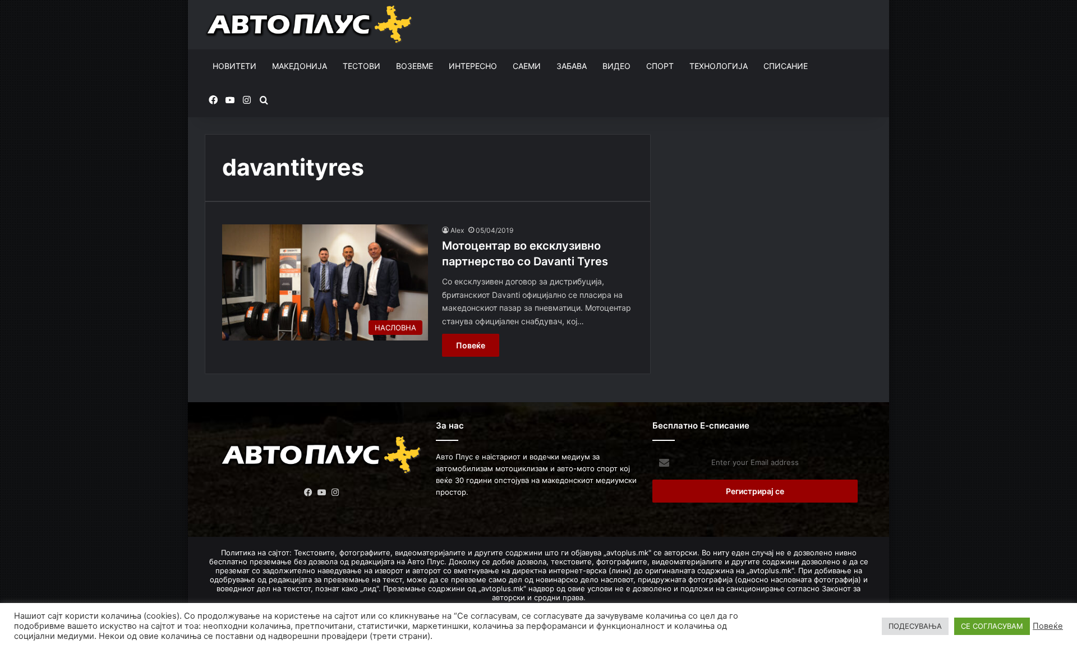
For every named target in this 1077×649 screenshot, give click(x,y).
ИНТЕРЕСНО (473, 66)
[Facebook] (308, 492)
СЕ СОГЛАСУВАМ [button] (992, 626)
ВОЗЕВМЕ (414, 66)
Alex (457, 230)
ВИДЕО (616, 66)
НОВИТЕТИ (234, 66)
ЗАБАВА (571, 66)
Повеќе (470, 345)
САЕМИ (527, 66)
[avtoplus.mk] (310, 25)
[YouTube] (322, 492)
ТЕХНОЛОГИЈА (718, 66)
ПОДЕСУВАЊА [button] (915, 626)
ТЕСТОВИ (361, 66)
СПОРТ (660, 66)
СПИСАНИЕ (785, 66)
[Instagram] (335, 492)
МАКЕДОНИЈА (299, 66)
